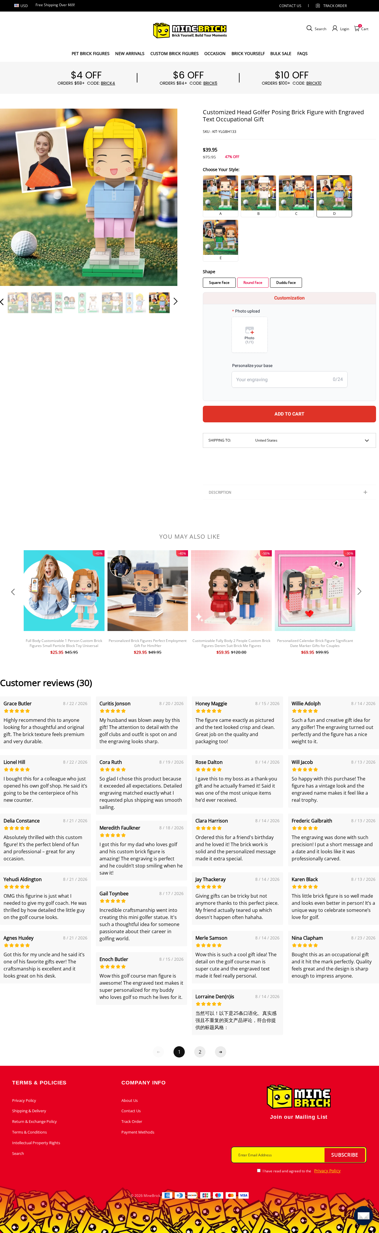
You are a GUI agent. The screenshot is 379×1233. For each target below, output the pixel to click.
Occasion (215, 53)
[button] (13, 196)
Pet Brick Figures (91, 53)
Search (18, 1153)
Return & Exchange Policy (34, 1121)
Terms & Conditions (29, 1132)
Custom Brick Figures (174, 53)
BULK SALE (280, 53)
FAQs (302, 53)
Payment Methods (137, 1132)
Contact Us (131, 1110)
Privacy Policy (24, 1100)
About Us (129, 1100)
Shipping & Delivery (29, 1110)
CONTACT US (290, 5)
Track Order (335, 5)
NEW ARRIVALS (129, 53)
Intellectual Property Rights (36, 1142)
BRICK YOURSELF (248, 53)
